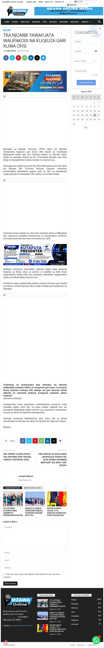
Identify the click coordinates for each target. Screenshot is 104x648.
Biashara (74, 604)
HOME (6, 22)
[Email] (37, 58)
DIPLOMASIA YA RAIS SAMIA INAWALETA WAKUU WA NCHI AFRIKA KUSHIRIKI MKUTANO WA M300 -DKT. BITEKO (53, 460)
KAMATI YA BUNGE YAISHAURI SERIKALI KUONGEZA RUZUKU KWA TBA (57, 615)
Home (40, 2)
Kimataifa (75, 616)
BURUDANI (63, 22)
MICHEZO (53, 22)
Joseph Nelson (11, 51)
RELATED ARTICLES (12, 488)
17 (74, 115)
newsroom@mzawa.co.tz (22, 626)
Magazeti (75, 620)
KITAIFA (15, 22)
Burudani (74, 624)
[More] (60, 440)
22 (95, 115)
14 (91, 111)
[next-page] (65, 488)
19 (82, 115)
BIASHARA (36, 22)
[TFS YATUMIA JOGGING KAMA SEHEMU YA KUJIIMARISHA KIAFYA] (13, 499)
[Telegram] (43, 58)
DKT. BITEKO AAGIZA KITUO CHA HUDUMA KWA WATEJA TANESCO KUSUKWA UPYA (17, 457)
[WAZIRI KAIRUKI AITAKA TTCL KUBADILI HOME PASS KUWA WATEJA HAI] (57, 499)
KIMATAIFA (25, 22)
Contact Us (59, 2)
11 (78, 111)
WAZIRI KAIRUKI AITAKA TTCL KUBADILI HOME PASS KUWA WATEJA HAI (58, 628)
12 (82, 111)
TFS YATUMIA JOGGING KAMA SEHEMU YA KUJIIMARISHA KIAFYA (58, 603)
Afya (73, 612)
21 (91, 115)
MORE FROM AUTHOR (32, 488)
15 (95, 111)
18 (78, 115)
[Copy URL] (49, 58)
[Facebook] (6, 58)
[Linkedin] (31, 58)
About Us (48, 2)
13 (87, 111)
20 (87, 115)
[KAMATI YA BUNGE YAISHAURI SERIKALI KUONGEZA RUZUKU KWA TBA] (35, 499)
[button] (99, 22)
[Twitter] (12, 58)
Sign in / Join (31, 2)
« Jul (85, 128)
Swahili (73, 5)
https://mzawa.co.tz (25, 480)
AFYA (45, 22)
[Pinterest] (18, 58)
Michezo (74, 608)
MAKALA (85, 22)
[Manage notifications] (6, 642)
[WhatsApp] (24, 58)
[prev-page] (62, 488)
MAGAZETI (75, 22)
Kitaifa (11, 27)
